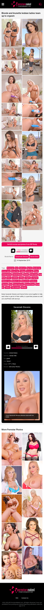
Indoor (9, 278)
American (10, 268)
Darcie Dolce (34, 256)
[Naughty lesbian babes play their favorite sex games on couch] (12, 565)
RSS (17, 598)
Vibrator (24, 287)
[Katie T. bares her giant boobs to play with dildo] (32, 532)
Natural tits (25, 281)
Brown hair (15, 271)
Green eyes (33, 274)
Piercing (5, 284)
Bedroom (22, 268)
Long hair (35, 278)
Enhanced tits (6, 274)
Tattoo (7, 287)
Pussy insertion (18, 284)
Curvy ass (29, 271)
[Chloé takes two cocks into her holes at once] (12, 449)
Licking (21, 278)
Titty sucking (15, 287)
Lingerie (27, 278)
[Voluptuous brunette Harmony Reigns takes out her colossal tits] (32, 447)
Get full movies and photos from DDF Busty (22, 244)
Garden (26, 274)
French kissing (17, 274)
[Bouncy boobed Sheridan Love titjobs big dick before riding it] (12, 537)
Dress (36, 271)
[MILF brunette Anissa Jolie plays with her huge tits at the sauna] (12, 508)
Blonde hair (36, 268)
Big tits (29, 268)
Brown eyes (6, 271)
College (22, 271)
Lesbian (15, 278)
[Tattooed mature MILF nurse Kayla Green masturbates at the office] (32, 475)
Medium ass (6, 281)
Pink (10, 284)
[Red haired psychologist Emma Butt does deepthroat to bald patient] (32, 560)
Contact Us (24, 598)
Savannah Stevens (21, 256)
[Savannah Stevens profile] (22, 326)
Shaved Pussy (29, 284)
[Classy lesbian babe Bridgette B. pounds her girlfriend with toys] (32, 503)
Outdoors (33, 281)
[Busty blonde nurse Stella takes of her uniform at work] (12, 480)
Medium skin (16, 281)
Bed (16, 268)
